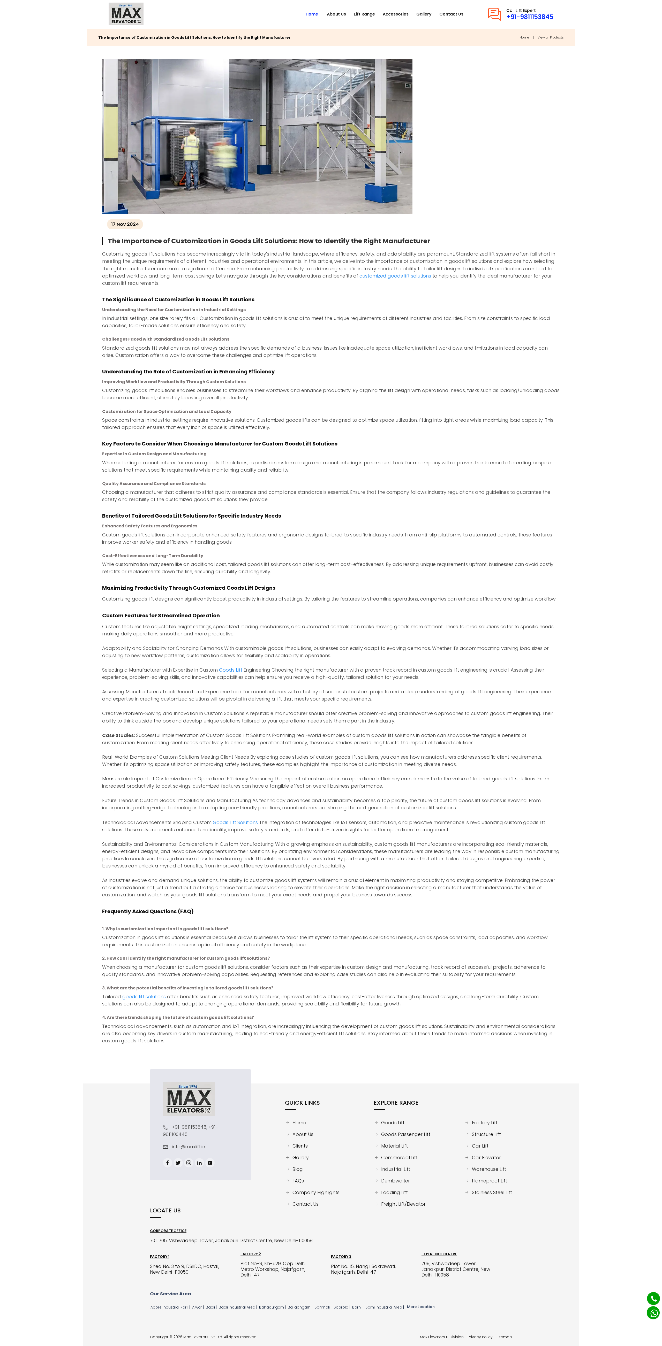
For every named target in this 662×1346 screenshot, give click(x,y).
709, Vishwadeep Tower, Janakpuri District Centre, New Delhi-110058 (456, 1269)
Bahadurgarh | (273, 1307)
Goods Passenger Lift (405, 1134)
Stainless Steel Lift (492, 1192)
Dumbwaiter (395, 1180)
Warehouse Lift (489, 1169)
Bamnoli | (323, 1307)
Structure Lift (486, 1134)
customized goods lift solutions (395, 276)
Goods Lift (230, 670)
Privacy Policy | (482, 1337)
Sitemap (504, 1337)
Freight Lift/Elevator (403, 1204)
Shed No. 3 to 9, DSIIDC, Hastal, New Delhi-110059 (184, 1269)
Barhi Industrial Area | (385, 1307)
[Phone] (650, 1295)
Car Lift (480, 1146)
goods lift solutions (144, 996)
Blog (297, 1169)
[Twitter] (178, 1162)
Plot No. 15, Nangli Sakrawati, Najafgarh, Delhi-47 (363, 1269)
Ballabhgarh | (300, 1307)
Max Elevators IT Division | (444, 1337)
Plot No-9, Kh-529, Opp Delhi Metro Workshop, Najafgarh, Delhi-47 (272, 1269)
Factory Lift (485, 1122)
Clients (300, 1146)
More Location (421, 1306)
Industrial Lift (395, 1169)
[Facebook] (167, 1162)
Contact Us (305, 1204)
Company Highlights (316, 1192)
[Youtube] (210, 1162)
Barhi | (358, 1307)
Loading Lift (394, 1192)
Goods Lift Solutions (235, 822)
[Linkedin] (199, 1162)
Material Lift (394, 1146)
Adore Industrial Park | (171, 1307)
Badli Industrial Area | (238, 1307)
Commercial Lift (399, 1157)
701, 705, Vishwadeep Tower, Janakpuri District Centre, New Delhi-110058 (231, 1240)
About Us (302, 1134)
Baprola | (342, 1307)
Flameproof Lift (489, 1180)
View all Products (551, 37)
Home (524, 37)
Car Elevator (486, 1157)
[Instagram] (188, 1162)
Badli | (212, 1307)
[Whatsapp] (650, 1310)
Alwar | (198, 1307)
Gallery (300, 1157)
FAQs (298, 1180)
